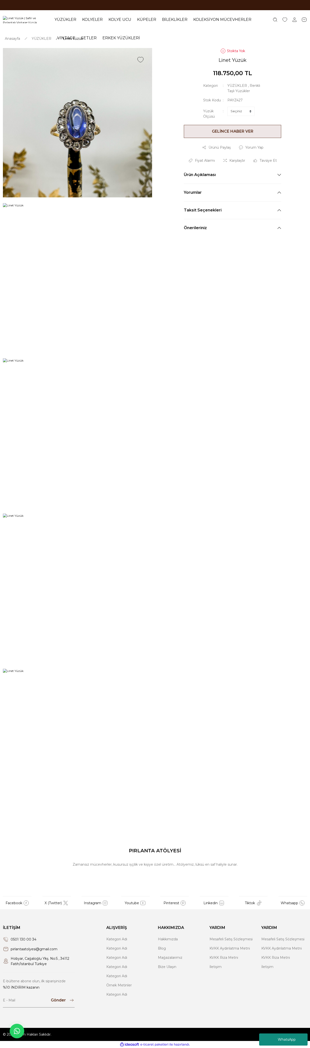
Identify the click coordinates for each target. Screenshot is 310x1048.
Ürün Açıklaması (200, 174)
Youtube (132, 903)
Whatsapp (289, 903)
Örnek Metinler (119, 985)
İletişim (215, 967)
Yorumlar (193, 192)
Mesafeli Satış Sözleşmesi (231, 939)
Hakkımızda (168, 939)
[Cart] (304, 20)
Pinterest (171, 903)
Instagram (92, 903)
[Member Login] (294, 20)
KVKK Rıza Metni (223, 957)
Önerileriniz (195, 228)
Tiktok (250, 903)
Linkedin (210, 903)
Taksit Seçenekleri (203, 210)
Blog (162, 948)
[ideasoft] (129, 1044)
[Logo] (26, 19)
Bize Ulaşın (167, 967)
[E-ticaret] (154, 1044)
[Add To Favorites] (140, 60)
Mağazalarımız (170, 957)
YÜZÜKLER (237, 85)
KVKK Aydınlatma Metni (229, 948)
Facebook (14, 903)
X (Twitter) (53, 903)
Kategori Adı (116, 939)
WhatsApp (287, 1039)
